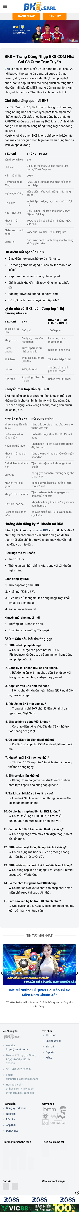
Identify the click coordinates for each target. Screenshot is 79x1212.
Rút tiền (10, 1119)
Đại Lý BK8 (12, 1130)
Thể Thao (51, 1035)
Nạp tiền (11, 1113)
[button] (5, 6)
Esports (50, 1052)
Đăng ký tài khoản (16, 1108)
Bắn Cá (50, 1046)
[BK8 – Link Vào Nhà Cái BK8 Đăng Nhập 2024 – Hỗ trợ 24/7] (39, 6)
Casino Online (53, 1040)
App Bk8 (11, 1125)
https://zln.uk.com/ (17, 1049)
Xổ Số (49, 1057)
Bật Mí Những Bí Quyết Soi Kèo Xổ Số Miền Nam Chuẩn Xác (39, 992)
